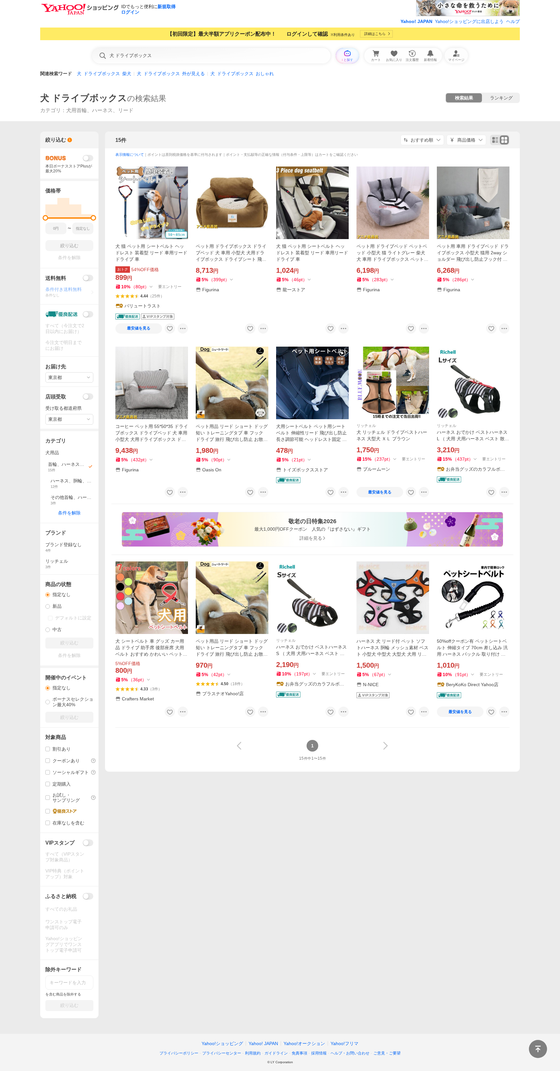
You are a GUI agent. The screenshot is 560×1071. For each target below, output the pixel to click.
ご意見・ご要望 (387, 1053)
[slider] (45, 218)
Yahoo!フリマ (344, 1043)
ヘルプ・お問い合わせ (350, 1053)
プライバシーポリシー (178, 1053)
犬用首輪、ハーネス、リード (100, 110)
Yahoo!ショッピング (222, 1043)
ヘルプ (513, 21)
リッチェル (366, 425)
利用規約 (253, 1053)
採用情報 (319, 1053)
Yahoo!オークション (304, 1043)
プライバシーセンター (221, 1053)
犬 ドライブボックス (83, 98)
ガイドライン (276, 1053)
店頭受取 (55, 396)
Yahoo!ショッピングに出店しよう (469, 21)
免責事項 (299, 1053)
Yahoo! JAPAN (416, 21)
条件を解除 (69, 512)
